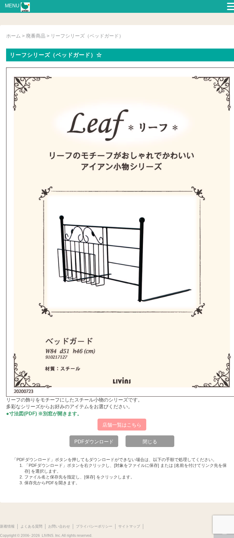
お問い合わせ (59, 526)
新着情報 (7, 526)
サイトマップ (129, 526)
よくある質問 (31, 526)
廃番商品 (35, 35)
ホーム (13, 35)
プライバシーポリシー (94, 526)
